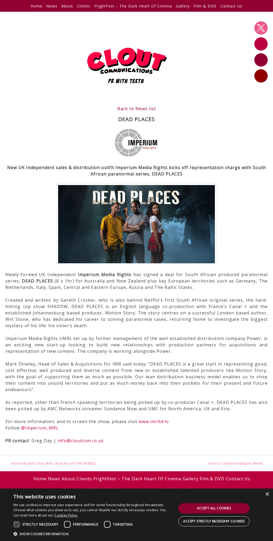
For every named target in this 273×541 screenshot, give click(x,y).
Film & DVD (205, 6)
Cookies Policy (65, 515)
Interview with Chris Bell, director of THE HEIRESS (53, 463)
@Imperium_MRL (40, 428)
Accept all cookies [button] (214, 508)
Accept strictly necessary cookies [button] (213, 521)
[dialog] (136, 515)
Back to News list (136, 109)
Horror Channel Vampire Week (235, 463)
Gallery (183, 6)
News (51, 6)
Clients (83, 6)
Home (36, 6)
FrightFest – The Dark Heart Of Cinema (133, 6)
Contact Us (231, 6)
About (67, 6)
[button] (92, 534)
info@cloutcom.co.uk (81, 441)
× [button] (267, 494)
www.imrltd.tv (154, 421)
